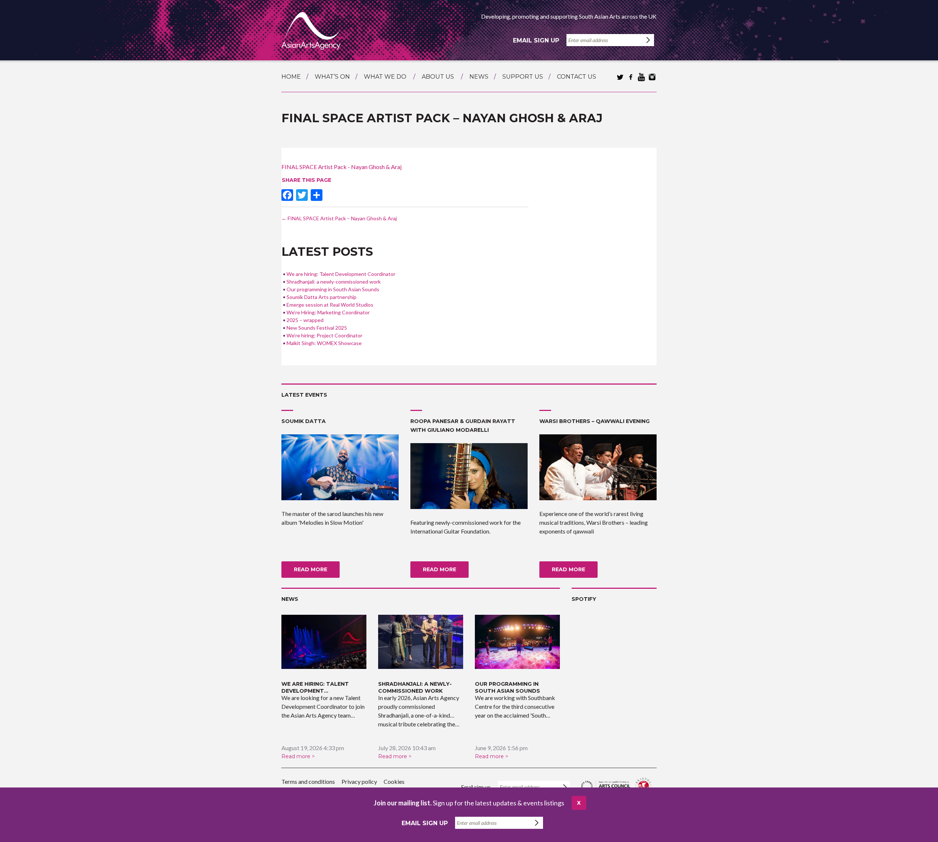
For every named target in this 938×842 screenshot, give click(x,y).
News (478, 76)
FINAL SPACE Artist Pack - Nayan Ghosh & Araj (341, 166)
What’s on (332, 76)
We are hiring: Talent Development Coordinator (341, 274)
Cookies (394, 781)
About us (438, 76)
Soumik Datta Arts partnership (322, 297)
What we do (385, 76)
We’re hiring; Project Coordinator (324, 335)
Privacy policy (359, 781)
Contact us (576, 76)
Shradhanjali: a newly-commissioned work (334, 281)
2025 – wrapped (305, 320)
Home (291, 76)
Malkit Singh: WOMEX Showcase (324, 343)
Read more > (298, 756)
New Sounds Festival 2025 (317, 328)
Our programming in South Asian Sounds (333, 289)
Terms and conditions (308, 781)
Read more (310, 569)
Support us (522, 76)
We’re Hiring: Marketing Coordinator (328, 312)
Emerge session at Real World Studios (330, 305)
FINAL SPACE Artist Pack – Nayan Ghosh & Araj (339, 218)
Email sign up (536, 40)
